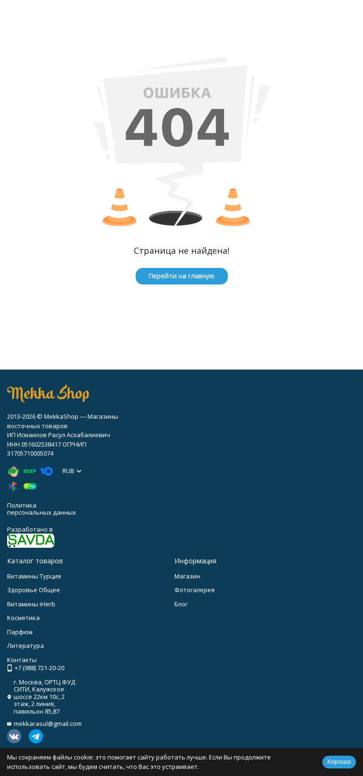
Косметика (23, 617)
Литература (25, 645)
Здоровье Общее (33, 590)
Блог (181, 604)
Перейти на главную (181, 275)
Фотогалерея (194, 590)
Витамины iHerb (31, 604)
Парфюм (20, 632)
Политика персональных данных (41, 509)
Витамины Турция (34, 576)
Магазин (187, 576)
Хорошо (339, 761)
